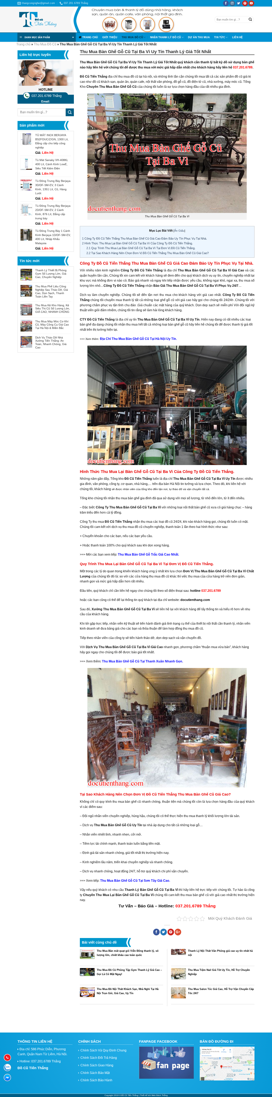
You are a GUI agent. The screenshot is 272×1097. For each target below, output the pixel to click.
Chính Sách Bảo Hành (96, 1080)
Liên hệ (237, 37)
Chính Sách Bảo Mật (95, 1073)
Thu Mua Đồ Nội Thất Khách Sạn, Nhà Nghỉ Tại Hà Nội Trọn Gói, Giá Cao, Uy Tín (128, 991)
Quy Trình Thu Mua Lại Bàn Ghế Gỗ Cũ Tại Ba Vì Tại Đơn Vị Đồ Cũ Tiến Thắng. (140, 248)
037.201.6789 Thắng (46, 96)
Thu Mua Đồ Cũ (132, 37)
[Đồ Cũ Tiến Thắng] (37, 19)
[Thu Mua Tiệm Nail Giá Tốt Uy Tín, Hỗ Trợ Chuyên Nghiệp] (178, 975)
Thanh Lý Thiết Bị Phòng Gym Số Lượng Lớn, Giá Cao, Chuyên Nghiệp (51, 274)
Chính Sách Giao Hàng (96, 1065)
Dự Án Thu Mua (198, 37)
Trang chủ (90, 37)
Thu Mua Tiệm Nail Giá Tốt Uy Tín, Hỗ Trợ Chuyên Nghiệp (219, 972)
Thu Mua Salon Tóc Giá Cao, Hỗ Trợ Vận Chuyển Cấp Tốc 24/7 (221, 991)
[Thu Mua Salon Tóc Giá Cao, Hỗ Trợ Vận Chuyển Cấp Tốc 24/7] (178, 994)
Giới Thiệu (109, 37)
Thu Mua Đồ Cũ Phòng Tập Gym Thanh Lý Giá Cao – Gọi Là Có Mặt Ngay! (129, 972)
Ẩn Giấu (179, 230)
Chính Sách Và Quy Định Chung (103, 1050)
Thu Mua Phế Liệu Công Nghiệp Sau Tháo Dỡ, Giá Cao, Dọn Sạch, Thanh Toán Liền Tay (51, 291)
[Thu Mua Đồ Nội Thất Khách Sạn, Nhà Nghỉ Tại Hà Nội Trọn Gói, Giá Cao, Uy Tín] (87, 994)
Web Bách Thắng (160, 1095)
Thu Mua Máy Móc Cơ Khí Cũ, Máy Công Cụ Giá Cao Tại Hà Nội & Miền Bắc (52, 325)
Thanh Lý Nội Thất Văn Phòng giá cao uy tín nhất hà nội (220, 953)
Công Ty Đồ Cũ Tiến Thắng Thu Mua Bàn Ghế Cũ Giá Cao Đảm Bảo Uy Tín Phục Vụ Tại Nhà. (144, 238)
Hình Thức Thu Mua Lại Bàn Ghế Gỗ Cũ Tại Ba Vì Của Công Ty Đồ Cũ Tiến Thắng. (137, 243)
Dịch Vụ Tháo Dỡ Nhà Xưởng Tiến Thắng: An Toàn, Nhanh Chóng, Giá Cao (51, 342)
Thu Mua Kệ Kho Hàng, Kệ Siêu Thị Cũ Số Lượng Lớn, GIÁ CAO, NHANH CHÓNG (52, 309)
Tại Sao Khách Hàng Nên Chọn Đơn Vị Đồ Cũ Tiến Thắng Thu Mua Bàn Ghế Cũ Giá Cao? (147, 253)
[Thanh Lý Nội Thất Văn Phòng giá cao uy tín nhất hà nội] (178, 956)
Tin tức (219, 37)
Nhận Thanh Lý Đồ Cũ (165, 37)
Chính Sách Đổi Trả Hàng (98, 1057)
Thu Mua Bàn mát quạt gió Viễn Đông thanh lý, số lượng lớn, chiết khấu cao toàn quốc (128, 953)
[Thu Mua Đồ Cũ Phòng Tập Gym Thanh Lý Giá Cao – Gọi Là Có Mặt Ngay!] (87, 975)
